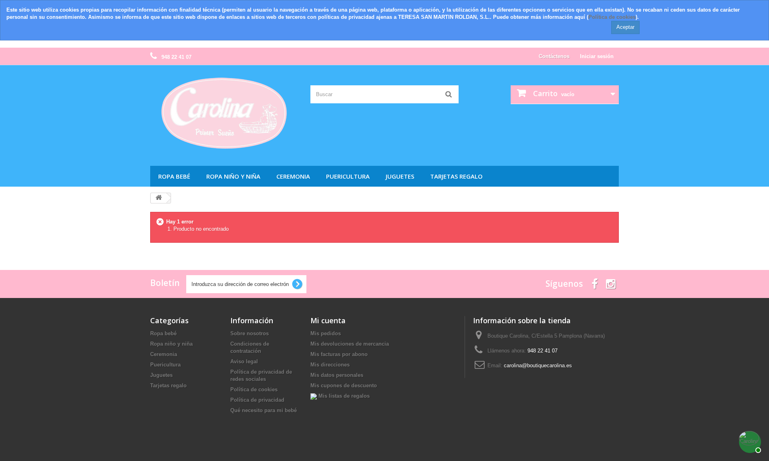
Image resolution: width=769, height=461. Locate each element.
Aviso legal (244, 361)
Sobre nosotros (249, 333)
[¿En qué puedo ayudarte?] (749, 441)
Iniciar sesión (597, 56)
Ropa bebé (174, 176)
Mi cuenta (328, 320)
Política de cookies (612, 17)
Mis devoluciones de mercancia (349, 344)
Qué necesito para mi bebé (263, 410)
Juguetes (400, 176)
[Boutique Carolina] (224, 113)
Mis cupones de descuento (343, 385)
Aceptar (625, 27)
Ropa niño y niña (233, 176)
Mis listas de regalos (343, 396)
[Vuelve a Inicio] (158, 198)
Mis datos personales (336, 375)
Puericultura (348, 176)
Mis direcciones (330, 365)
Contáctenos (554, 56)
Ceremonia (293, 176)
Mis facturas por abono (339, 354)
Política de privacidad (257, 400)
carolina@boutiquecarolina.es (538, 365)
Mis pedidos (325, 333)
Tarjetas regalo (456, 176)
